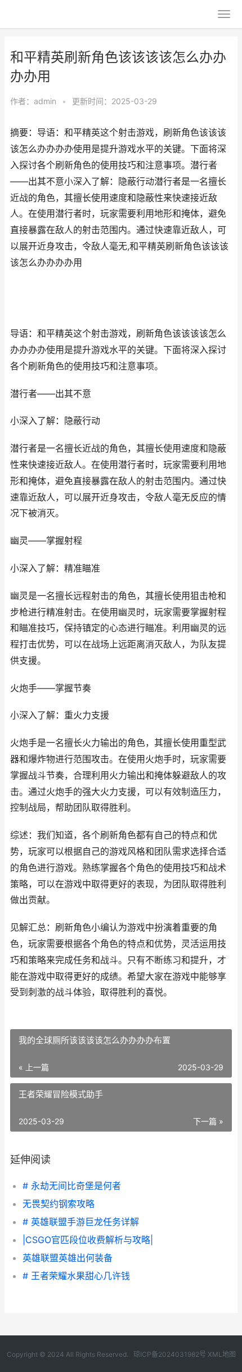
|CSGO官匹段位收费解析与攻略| (88, 1239)
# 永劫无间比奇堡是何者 (72, 1185)
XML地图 (222, 1354)
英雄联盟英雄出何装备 (68, 1257)
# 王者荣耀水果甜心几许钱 (76, 1275)
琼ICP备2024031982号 (169, 1354)
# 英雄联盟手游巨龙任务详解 (81, 1221)
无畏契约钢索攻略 (59, 1203)
